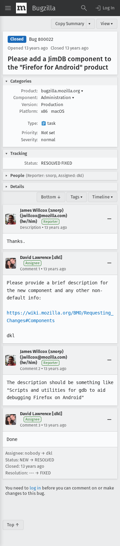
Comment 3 (30, 425)
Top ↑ (13, 524)
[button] (104, 8)
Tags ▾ (77, 196)
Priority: (30, 132)
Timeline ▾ (102, 196)
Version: (30, 104)
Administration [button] (57, 97)
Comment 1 (30, 269)
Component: (25, 97)
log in (35, 487)
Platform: (28, 111)
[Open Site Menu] (8, 8)
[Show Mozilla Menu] (21, 8)
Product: (29, 90)
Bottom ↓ (51, 196)
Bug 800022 (41, 39)
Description (30, 227)
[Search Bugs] (84, 8)
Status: (31, 163)
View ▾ (107, 23)
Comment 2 (30, 368)
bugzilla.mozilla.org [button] (62, 90)
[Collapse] (109, 219)
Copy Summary (69, 23)
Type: (33, 123)
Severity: (29, 139)
